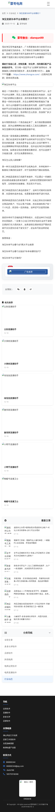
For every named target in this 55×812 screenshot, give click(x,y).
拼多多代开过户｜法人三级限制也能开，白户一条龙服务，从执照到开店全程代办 (32, 566)
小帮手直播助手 (11, 467)
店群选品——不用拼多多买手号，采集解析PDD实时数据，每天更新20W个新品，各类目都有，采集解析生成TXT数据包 (32, 592)
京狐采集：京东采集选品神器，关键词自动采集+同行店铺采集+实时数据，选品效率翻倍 (32, 579)
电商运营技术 (10, 666)
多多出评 (6, 717)
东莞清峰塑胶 (8, 743)
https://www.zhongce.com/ (26, 74)
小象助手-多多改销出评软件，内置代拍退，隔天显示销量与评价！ (31, 617)
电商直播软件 (10, 672)
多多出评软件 (10, 646)
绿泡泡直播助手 (11, 398)
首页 (4, 13)
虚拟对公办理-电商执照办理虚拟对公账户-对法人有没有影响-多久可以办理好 (32, 528)
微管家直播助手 (11, 432)
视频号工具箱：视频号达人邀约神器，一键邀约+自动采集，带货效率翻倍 (32, 541)
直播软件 (6, 712)
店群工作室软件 (9, 739)
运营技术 (6, 708)
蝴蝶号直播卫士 (11, 501)
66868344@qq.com (15, 766)
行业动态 (12, 13)
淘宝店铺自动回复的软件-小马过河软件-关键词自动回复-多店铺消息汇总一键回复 (32, 605)
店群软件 (8, 653)
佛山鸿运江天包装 (10, 735)
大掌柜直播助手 (11, 363)
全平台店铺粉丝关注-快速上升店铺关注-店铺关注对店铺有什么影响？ (32, 554)
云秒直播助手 (10, 329)
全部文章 (8, 640)
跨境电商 (8, 659)
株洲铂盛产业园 (9, 747)
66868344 (10, 762)
